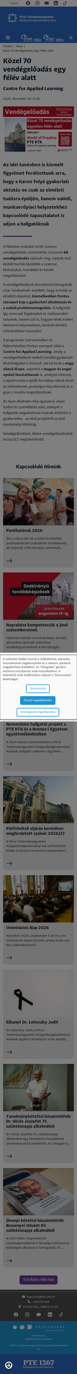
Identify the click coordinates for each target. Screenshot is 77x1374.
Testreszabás (38, 688)
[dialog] (38, 687)
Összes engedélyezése (38, 700)
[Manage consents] (8, 1365)
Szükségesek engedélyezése (37, 712)
